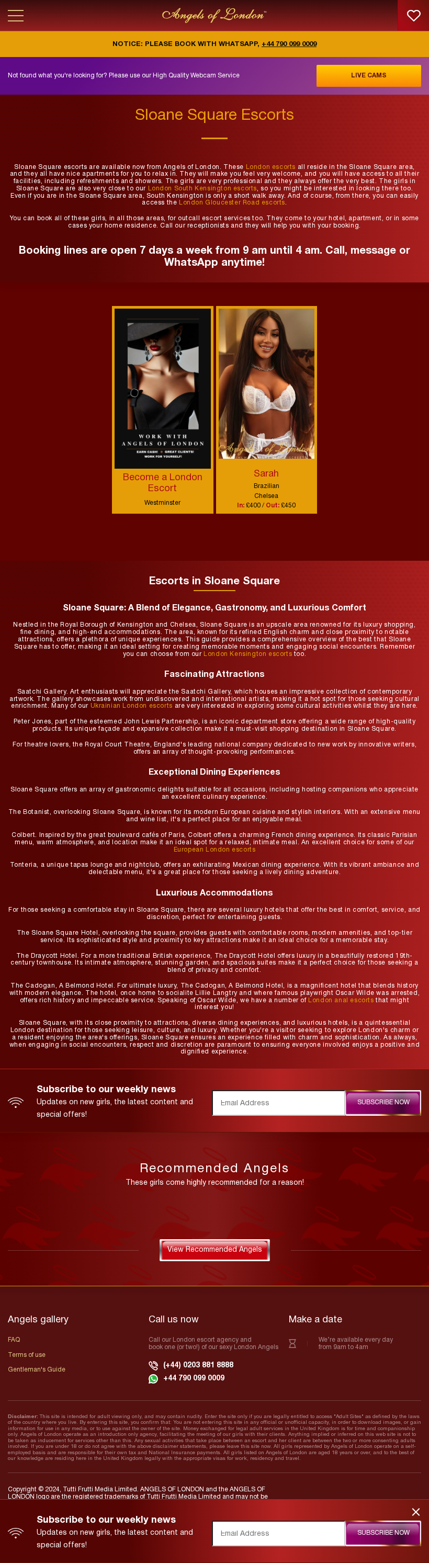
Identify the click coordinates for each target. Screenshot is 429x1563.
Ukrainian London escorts (132, 706)
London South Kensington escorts (202, 188)
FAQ (14, 1340)
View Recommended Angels (214, 1250)
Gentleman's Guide (36, 1370)
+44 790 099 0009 (289, 44)
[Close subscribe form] (416, 1512)
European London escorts (215, 850)
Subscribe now (383, 1102)
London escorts (271, 167)
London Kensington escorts (248, 654)
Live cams (369, 75)
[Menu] (15, 15)
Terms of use (27, 1355)
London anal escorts (341, 1000)
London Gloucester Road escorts (232, 203)
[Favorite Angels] (413, 15)
